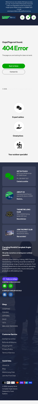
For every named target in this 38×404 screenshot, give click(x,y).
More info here (21, 219)
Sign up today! (21, 236)
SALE (4, 319)
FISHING (5, 312)
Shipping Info (7, 346)
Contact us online (22, 181)
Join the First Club (9, 376)
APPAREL (6, 316)
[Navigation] (33, 17)
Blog (4, 369)
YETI (4, 323)
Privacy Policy (7, 349)
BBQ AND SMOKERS (10, 326)
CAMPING (6, 309)
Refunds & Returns (9, 342)
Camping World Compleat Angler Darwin (19, 89)
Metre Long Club (8, 372)
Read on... (20, 199)
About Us (5, 365)
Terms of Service (8, 353)
